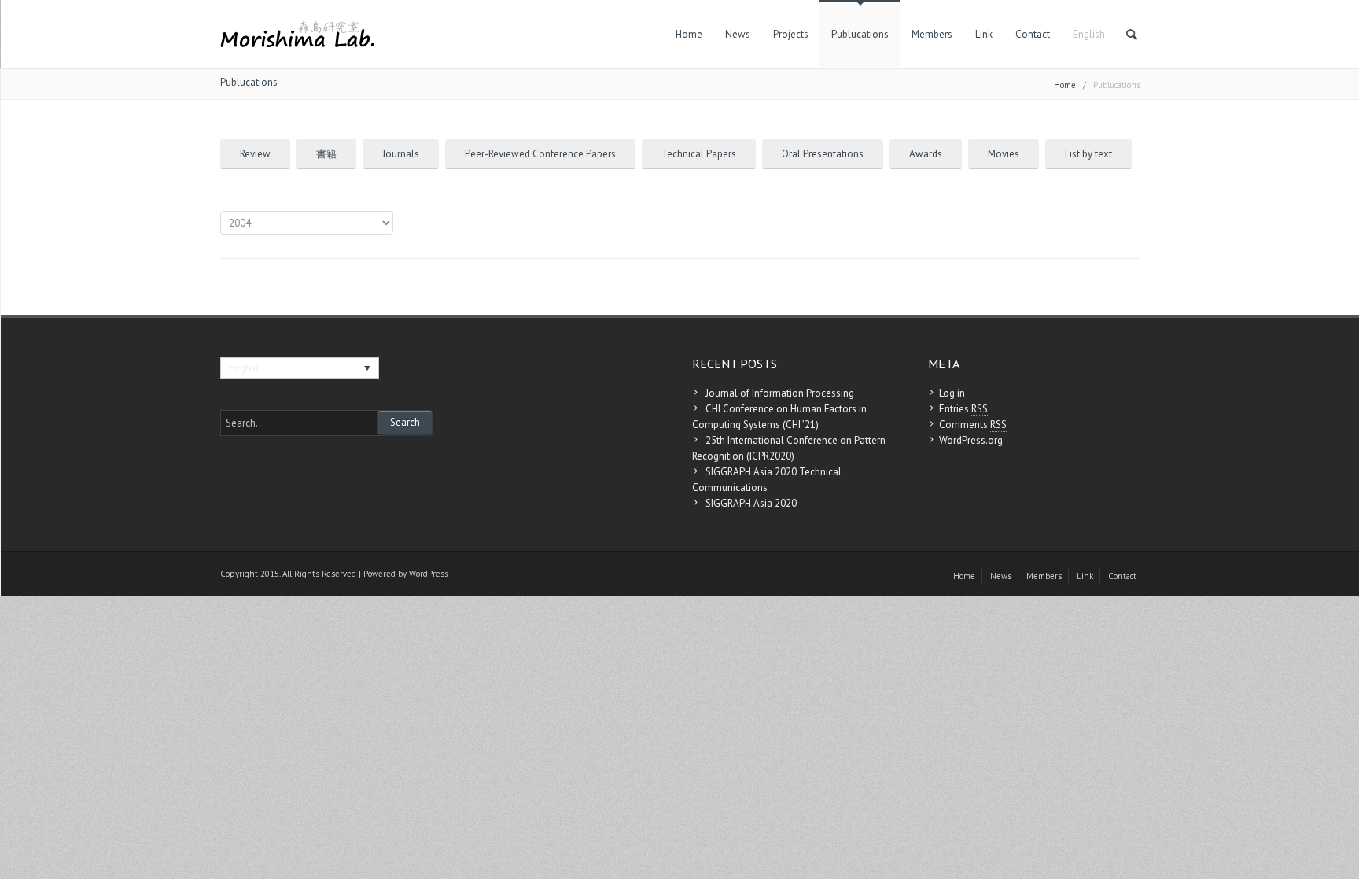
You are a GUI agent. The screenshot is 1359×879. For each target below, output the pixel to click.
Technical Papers (698, 154)
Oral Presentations (823, 154)
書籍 (326, 154)
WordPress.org (971, 440)
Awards (925, 154)
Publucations (860, 34)
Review (255, 154)
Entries (963, 408)
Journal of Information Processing (779, 393)
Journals (400, 154)
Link (984, 34)
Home (689, 34)
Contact (1032, 34)
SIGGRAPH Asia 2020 (751, 503)
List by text (1088, 154)
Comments (973, 424)
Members (932, 34)
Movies (1003, 154)
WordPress (428, 573)
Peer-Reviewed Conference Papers (540, 154)
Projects (790, 34)
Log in (952, 393)
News (737, 34)
